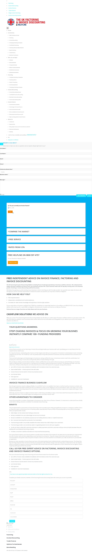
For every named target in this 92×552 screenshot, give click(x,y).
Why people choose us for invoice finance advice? (19, 126)
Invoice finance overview (14, 104)
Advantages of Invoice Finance (15, 107)
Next (10, 211)
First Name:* (3, 148)
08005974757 (31, 135)
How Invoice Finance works (14, 109)
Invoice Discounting (13, 5)
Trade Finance (12, 10)
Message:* (2, 179)
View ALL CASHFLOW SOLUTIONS (15, 323)
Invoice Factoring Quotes (15, 15)
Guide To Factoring (13, 82)
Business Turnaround (13, 55)
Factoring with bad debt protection (16, 47)
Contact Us (11, 121)
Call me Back (81, 195)
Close (89, 195)
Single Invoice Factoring (14, 13)
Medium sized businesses (14, 67)
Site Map (11, 131)
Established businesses (14, 70)
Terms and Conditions (13, 529)
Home (9, 30)
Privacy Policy (11, 531)
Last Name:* (3, 153)
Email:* (1, 158)
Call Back (15, 139)
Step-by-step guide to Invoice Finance (17, 116)
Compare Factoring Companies (16, 77)
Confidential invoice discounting (16, 94)
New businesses (12, 62)
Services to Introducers (14, 129)
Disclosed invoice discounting (15, 97)
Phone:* (2, 164)
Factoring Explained (13, 84)
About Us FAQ (12, 124)
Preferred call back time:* (6, 169)
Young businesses (13, 65)
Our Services (11, 33)
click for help (13, 262)
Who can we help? (12, 57)
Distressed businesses (13, 72)
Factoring (11, 3)
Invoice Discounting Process (15, 92)
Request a (10, 139)
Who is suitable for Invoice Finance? (16, 112)
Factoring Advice (12, 79)
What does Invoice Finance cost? (16, 114)
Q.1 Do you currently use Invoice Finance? (18, 205)
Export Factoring (12, 50)
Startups (11, 60)
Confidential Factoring (14, 45)
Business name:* (4, 174)
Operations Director (14, 347)
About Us (10, 119)
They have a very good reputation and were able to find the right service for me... (31, 474)
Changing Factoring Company (15, 42)
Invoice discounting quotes (15, 99)
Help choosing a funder (14, 35)
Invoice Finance (12, 8)
